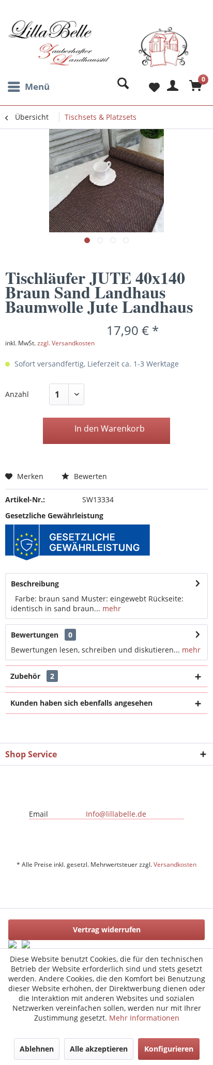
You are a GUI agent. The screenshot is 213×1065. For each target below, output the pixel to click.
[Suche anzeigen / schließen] (120, 86)
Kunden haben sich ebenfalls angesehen (81, 703)
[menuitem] (27, 86)
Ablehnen (37, 1049)
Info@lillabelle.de (116, 814)
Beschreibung (35, 584)
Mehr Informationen (144, 1018)
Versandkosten (175, 864)
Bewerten (89, 476)
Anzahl (17, 394)
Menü (37, 86)
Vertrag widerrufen (107, 929)
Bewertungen (34, 635)
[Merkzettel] (145, 86)
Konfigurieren (168, 1049)
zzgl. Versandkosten (66, 343)
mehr (110, 608)
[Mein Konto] (171, 86)
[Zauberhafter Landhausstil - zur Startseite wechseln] (98, 48)
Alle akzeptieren (99, 1049)
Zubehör (32, 676)
